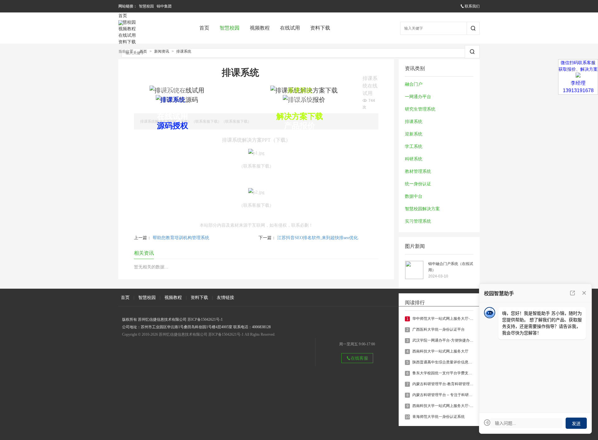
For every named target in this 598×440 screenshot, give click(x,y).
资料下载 (320, 28)
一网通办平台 (418, 96)
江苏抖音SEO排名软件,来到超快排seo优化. (318, 237)
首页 (204, 28)
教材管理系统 (418, 171)
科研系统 (413, 159)
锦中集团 (164, 6)
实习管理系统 (418, 221)
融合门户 (413, 84)
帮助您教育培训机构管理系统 (181, 237)
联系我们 (472, 6)
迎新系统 (413, 134)
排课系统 (183, 51)
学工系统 (413, 146)
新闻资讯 (161, 51)
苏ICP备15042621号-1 (205, 319)
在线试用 (290, 28)
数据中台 (413, 196)
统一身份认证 (418, 184)
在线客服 (359, 358)
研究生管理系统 (420, 109)
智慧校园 (146, 6)
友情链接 (225, 297)
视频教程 (260, 28)
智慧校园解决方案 (422, 208)
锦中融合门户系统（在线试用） (450, 267)
